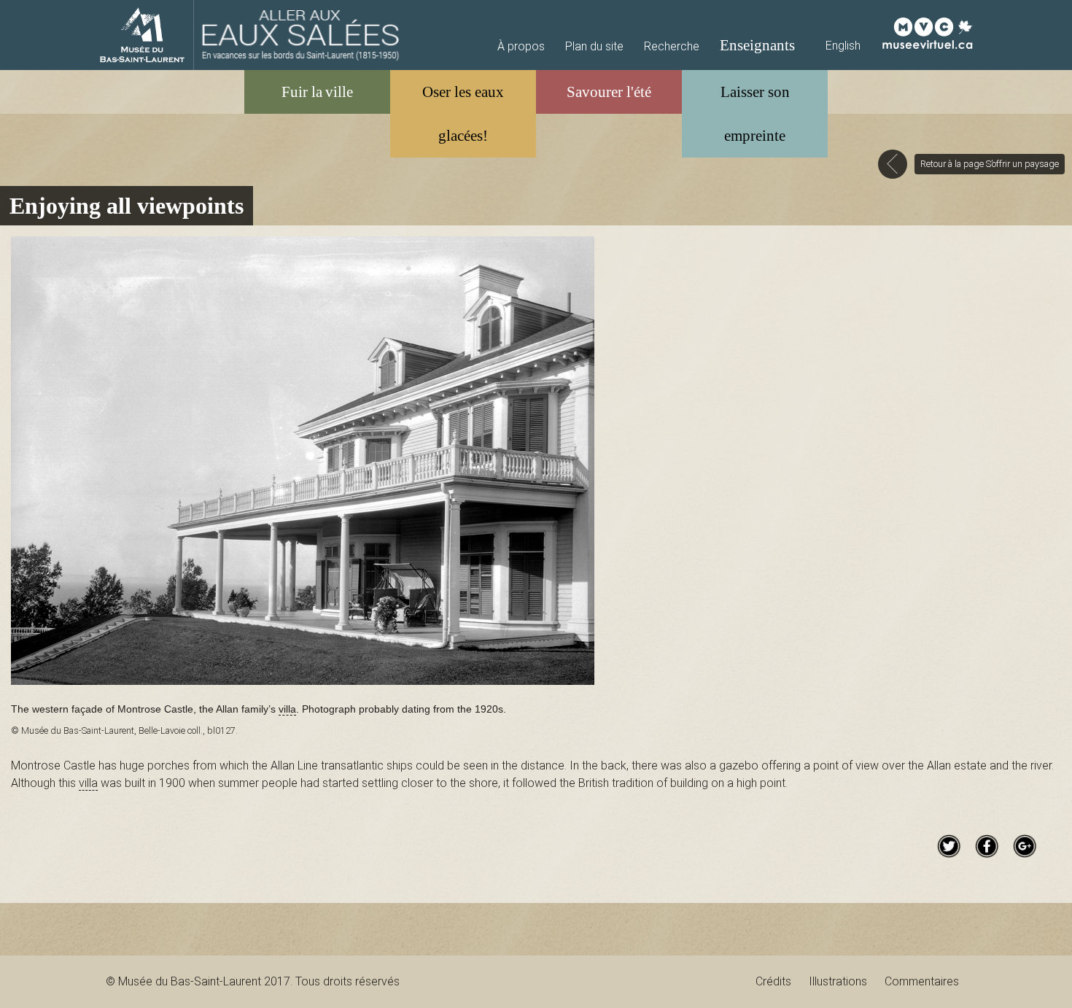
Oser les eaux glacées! (463, 113)
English (843, 46)
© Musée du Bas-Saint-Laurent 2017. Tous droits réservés (253, 981)
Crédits (773, 981)
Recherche (671, 46)
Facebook (986, 846)
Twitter (949, 846)
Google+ (1024, 846)
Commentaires (922, 981)
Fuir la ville (317, 91)
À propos (521, 46)
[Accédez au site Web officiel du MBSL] (142, 35)
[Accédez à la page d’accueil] (301, 35)
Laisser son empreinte (755, 113)
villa (287, 709)
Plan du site (594, 46)
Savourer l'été (609, 91)
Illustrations (838, 981)
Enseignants (757, 44)
